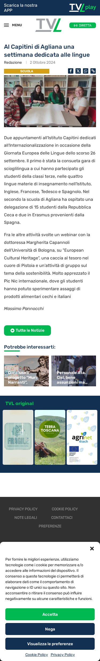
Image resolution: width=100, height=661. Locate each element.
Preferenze (50, 526)
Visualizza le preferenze (50, 643)
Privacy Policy (63, 654)
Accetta (50, 614)
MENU (14, 25)
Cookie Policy (36, 654)
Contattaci (62, 517)
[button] (92, 548)
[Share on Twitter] (78, 71)
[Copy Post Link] (93, 71)
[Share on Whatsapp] (85, 71)
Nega (50, 629)
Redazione (13, 62)
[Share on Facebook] (70, 71)
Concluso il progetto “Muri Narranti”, (22, 377)
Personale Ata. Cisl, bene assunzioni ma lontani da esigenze (71, 377)
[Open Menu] (6, 25)
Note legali (25, 517)
